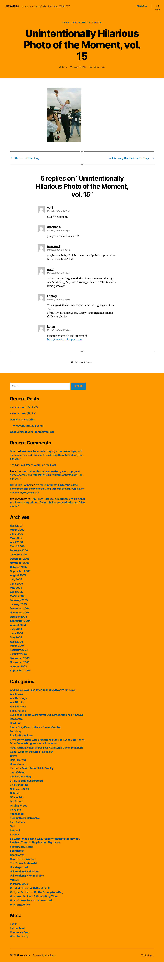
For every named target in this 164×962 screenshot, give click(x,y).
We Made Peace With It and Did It (30, 888)
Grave (66, 23)
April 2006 (16, 542)
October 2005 (18, 567)
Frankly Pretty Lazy (21, 735)
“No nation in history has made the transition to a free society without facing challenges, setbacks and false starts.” (47, 502)
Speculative (17, 854)
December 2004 (20, 608)
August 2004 (18, 625)
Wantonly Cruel (19, 883)
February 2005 (19, 600)
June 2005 (16, 583)
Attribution (142, 6)
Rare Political (17, 822)
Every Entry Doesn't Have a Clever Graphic (35, 727)
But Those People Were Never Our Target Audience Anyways (47, 714)
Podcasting (17, 813)
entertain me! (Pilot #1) (24, 413)
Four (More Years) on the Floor (38, 465)
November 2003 (20, 662)
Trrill (13, 465)
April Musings (18, 698)
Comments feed (19, 932)
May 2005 (16, 587)
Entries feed (17, 928)
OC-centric (16, 797)
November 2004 (20, 612)
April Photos (17, 702)
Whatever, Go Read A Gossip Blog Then (33, 896)
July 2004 (16, 629)
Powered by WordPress (44, 955)
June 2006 (16, 533)
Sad (12, 826)
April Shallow (18, 706)
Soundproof (17, 850)
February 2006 (19, 550)
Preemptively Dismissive (25, 817)
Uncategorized (19, 867)
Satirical (15, 830)
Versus (14, 879)
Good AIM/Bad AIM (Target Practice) (32, 431)
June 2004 (16, 633)
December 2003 (20, 658)
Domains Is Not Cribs (22, 419)
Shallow (15, 834)
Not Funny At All (19, 789)
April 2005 (16, 591)
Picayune (15, 809)
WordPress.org (19, 936)
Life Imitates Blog (20, 776)
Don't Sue (15, 723)
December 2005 (20, 558)
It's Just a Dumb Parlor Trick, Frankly (32, 768)
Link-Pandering (19, 784)
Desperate (16, 718)
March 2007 (17, 529)
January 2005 (18, 604)
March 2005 (17, 596)
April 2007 (16, 525)
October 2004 (18, 616)
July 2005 (16, 579)
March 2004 (17, 645)
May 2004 (16, 637)
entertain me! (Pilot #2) (24, 407)
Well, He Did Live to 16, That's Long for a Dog (36, 892)
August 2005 (18, 575)
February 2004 (19, 649)
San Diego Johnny (21, 484)
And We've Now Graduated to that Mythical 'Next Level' (43, 690)
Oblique (14, 793)
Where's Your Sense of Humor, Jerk (31, 900)
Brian (13, 451)
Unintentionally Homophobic (27, 875)
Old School (16, 801)
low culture (12, 6)
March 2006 (17, 546)
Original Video (18, 805)
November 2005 (20, 562)
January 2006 (18, 554)
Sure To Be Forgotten (22, 859)
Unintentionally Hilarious (86, 23)
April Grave (17, 694)
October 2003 (18, 666)
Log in (13, 924)
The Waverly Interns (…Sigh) (27, 425)
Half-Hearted (18, 760)
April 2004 (16, 641)
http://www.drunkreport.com (64, 339)
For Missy (16, 731)
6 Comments (99, 67)
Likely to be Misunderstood (26, 780)
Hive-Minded (18, 764)
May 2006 (16, 538)
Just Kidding (17, 772)
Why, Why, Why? (20, 904)
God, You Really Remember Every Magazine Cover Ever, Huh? (46, 747)
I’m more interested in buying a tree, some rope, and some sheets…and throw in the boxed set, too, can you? (46, 455)
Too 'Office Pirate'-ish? (23, 863)
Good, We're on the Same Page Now (31, 751)
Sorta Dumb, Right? (21, 846)
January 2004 (18, 653)
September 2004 (20, 620)
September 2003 (20, 670)
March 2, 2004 (80, 67)
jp (66, 67)
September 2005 (20, 571)
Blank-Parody (18, 710)
